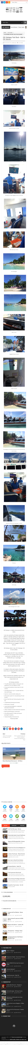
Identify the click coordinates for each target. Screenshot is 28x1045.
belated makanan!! (11, 969)
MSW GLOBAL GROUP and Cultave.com (18, 1039)
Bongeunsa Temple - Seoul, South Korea (16, 956)
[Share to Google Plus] (7, 758)
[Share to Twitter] (5, 758)
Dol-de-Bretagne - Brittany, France (14, 991)
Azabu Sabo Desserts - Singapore (14, 984)
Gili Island (10, 32)
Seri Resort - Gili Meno (8, 761)
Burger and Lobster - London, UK (15, 924)
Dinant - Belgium (10, 950)
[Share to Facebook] (4, 758)
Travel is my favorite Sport (17, 1037)
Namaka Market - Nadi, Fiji (14, 866)
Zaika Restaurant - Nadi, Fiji (13, 975)
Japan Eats (16, 27)
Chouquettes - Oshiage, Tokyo (15, 930)
